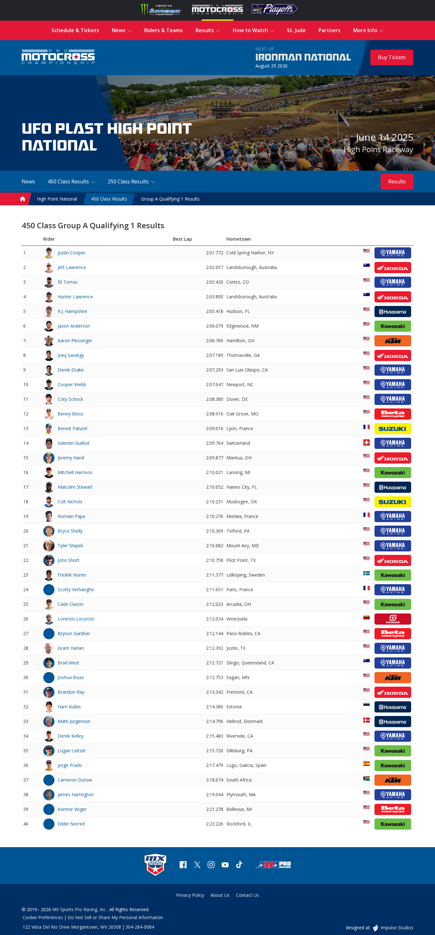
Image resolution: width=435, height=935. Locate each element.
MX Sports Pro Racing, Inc (79, 909)
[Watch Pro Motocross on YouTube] (225, 865)
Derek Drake (71, 370)
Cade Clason (70, 604)
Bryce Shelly (70, 531)
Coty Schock (70, 399)
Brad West (68, 663)
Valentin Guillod (73, 443)
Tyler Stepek (70, 545)
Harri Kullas (69, 707)
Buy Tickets (392, 57)
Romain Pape (71, 516)
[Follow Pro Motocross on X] (197, 865)
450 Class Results (109, 199)
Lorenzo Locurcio (76, 619)
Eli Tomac (68, 282)
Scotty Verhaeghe (76, 589)
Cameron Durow (75, 780)
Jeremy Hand (71, 458)
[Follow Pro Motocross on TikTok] (239, 865)
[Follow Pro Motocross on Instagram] (211, 865)
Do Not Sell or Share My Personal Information (115, 917)
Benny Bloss (70, 414)
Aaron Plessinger (75, 340)
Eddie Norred (71, 824)
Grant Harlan (71, 648)
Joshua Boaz (71, 677)
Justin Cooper (71, 253)
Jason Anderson (74, 326)
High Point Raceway (378, 149)
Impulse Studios (396, 927)
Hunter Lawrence (75, 297)
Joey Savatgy (71, 355)
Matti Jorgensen (74, 721)
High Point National (57, 199)
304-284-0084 (139, 927)
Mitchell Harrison (75, 472)
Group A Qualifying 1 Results (170, 199)
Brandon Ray (71, 692)
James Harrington (76, 794)
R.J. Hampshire (72, 311)
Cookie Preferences (43, 917)
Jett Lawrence (72, 267)
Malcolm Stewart (75, 487)
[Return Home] (58, 57)
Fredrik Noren (72, 575)
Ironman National (303, 57)
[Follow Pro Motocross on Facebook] (183, 865)
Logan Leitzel (71, 750)
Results (397, 181)
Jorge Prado (70, 765)
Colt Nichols (70, 502)
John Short (68, 560)
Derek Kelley (70, 736)
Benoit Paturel (72, 428)
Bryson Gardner (74, 633)
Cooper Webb (72, 384)
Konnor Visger (72, 809)
